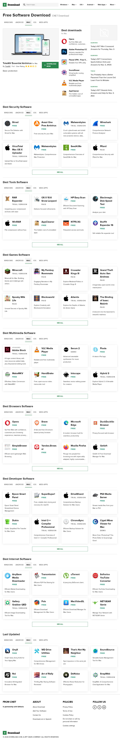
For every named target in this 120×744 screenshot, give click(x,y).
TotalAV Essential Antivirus (20, 63)
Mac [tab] (28, 22)
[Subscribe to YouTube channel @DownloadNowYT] (104, 707)
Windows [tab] (8, 22)
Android (90, 5)
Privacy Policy (68, 707)
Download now (51, 65)
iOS (81, 5)
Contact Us (37, 715)
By (6, 66)
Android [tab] (20, 22)
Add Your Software (39, 711)
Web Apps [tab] (43, 22)
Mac (73, 5)
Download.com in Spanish (42, 719)
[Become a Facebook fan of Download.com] (95, 707)
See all (60, 172)
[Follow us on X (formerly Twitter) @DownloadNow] (99, 707)
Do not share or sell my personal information (71, 720)
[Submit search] (24, 5)
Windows (63, 5)
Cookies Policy (68, 715)
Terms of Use (67, 711)
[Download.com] (11, 5)
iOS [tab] (34, 22)
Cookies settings (69, 726)
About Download (39, 707)
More (112, 5)
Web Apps (101, 5)
